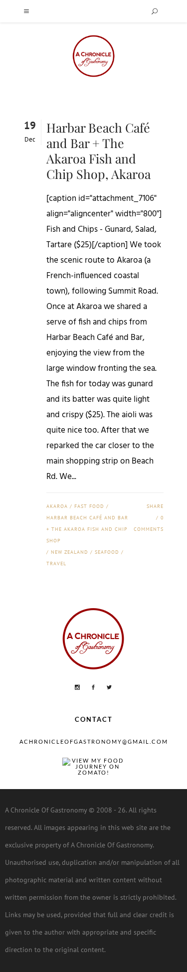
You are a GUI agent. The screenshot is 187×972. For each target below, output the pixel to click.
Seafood (107, 552)
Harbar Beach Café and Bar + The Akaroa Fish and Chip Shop (87, 529)
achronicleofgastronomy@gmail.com (93, 741)
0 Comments (148, 523)
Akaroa (57, 506)
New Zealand (69, 552)
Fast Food (89, 506)
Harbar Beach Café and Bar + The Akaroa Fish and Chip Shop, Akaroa (98, 150)
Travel (56, 563)
